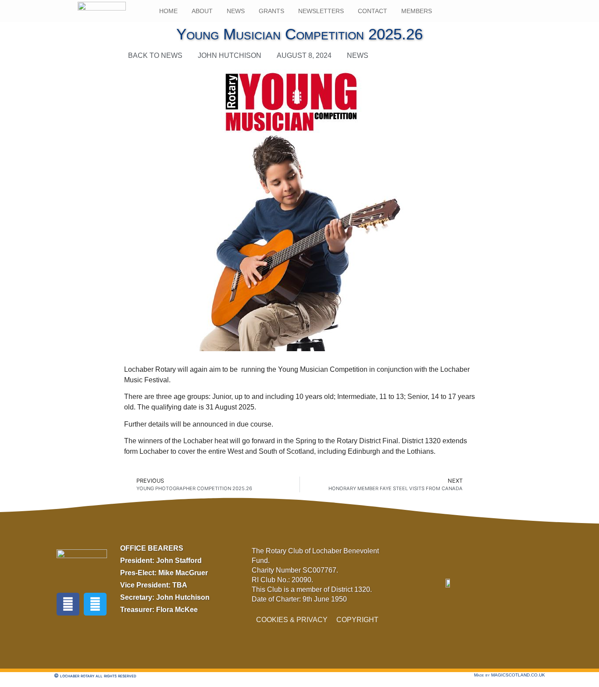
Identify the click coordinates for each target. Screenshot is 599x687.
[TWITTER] (95, 604)
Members (416, 10)
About (202, 10)
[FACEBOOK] (68, 604)
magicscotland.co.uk (518, 675)
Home (168, 10)
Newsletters (321, 10)
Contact (372, 10)
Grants (271, 10)
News (236, 10)
